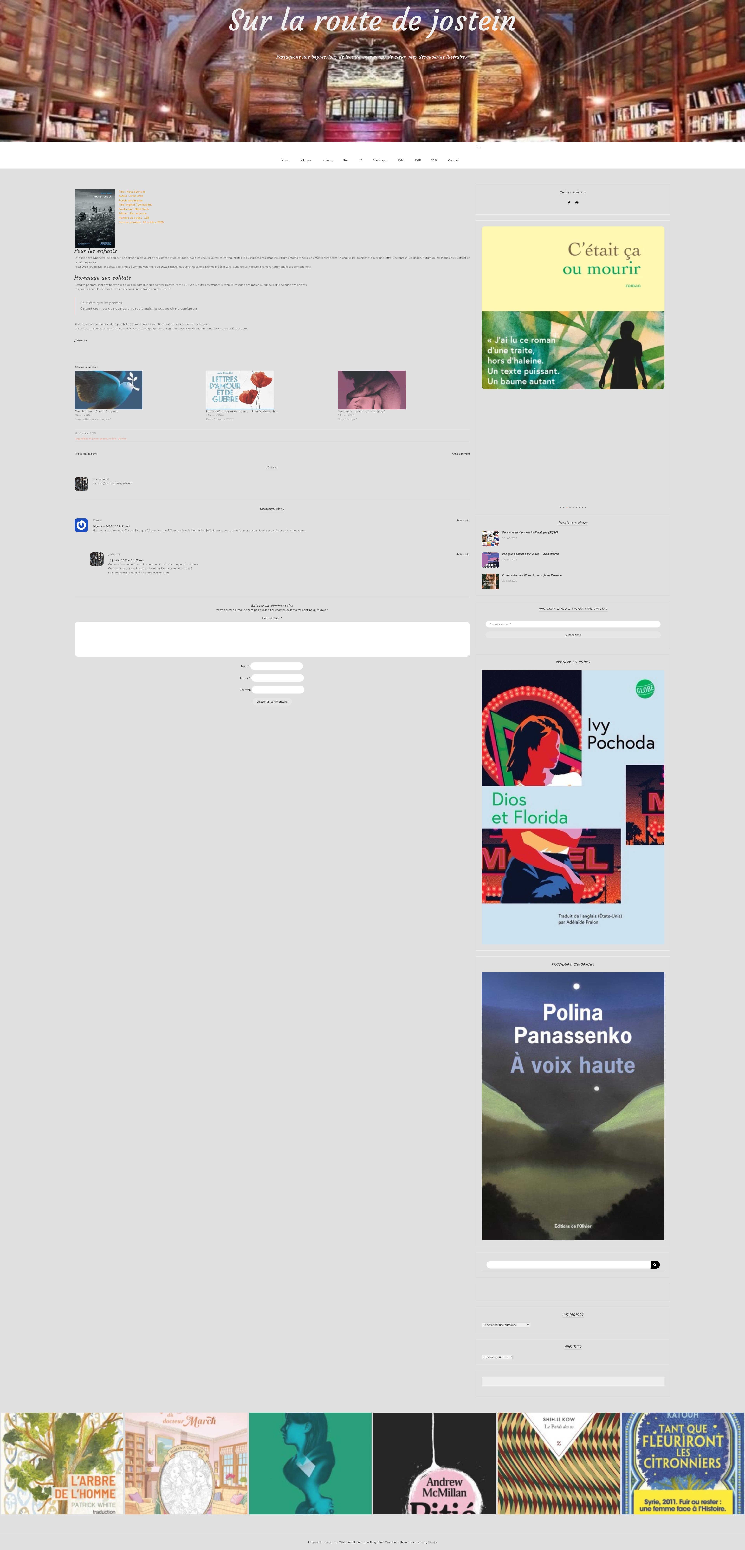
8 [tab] (582, 507)
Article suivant (461, 453)
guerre (103, 438)
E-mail (245, 678)
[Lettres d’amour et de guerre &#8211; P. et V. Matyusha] (270, 390)
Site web (245, 690)
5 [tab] (573, 507)
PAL (345, 160)
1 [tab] (560, 507)
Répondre (464, 520)
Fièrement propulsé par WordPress (330, 1542)
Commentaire (272, 618)
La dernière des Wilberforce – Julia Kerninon (532, 575)
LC (360, 160)
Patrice (97, 520)
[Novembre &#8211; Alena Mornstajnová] (402, 390)
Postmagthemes (426, 1542)
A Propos (306, 160)
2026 (434, 160)
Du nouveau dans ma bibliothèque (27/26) (530, 532)
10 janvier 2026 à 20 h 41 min (111, 526)
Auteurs (328, 160)
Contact (453, 160)
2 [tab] (563, 507)
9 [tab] (585, 507)
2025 (417, 160)
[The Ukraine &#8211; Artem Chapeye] (138, 390)
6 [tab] (576, 507)
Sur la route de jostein (373, 20)
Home (285, 160)
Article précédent (85, 453)
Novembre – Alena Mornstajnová (361, 411)
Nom (245, 666)
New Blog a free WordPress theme (386, 1542)
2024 (401, 160)
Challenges (380, 160)
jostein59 (103, 479)
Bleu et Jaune (91, 438)
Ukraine (122, 438)
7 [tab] (579, 507)
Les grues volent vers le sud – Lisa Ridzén (530, 554)
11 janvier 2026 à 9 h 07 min (126, 560)
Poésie (112, 438)
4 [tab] (570, 507)
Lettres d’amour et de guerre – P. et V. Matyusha (241, 411)
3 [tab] (566, 507)
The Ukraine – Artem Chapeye (96, 411)
